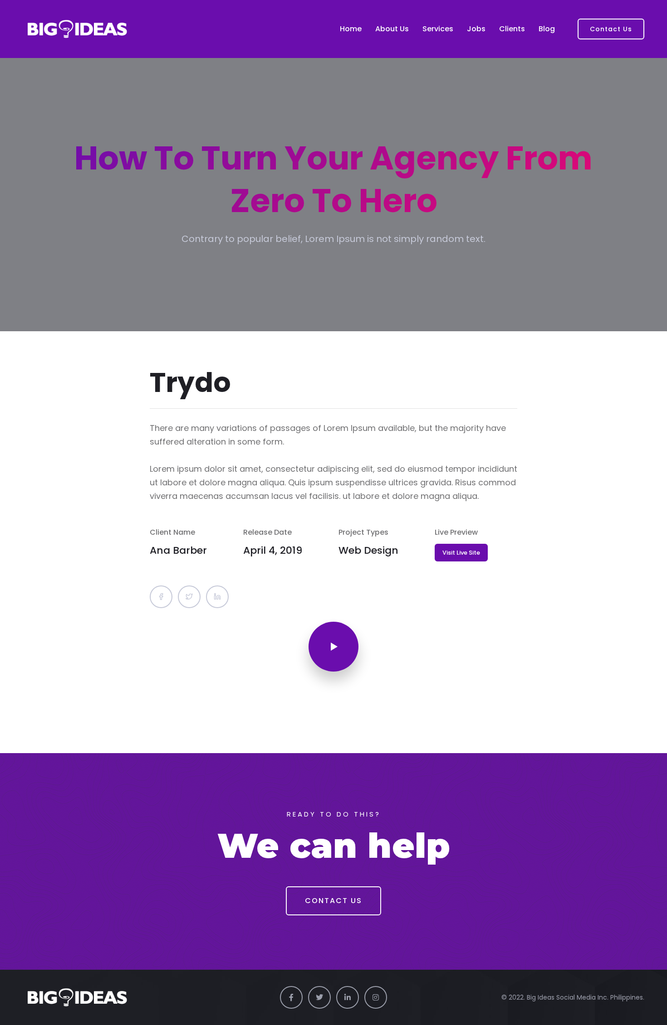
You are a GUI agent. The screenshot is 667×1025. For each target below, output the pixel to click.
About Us (392, 29)
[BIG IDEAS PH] (77, 29)
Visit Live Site (461, 552)
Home (351, 29)
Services (437, 29)
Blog (547, 29)
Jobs (476, 29)
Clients (512, 29)
